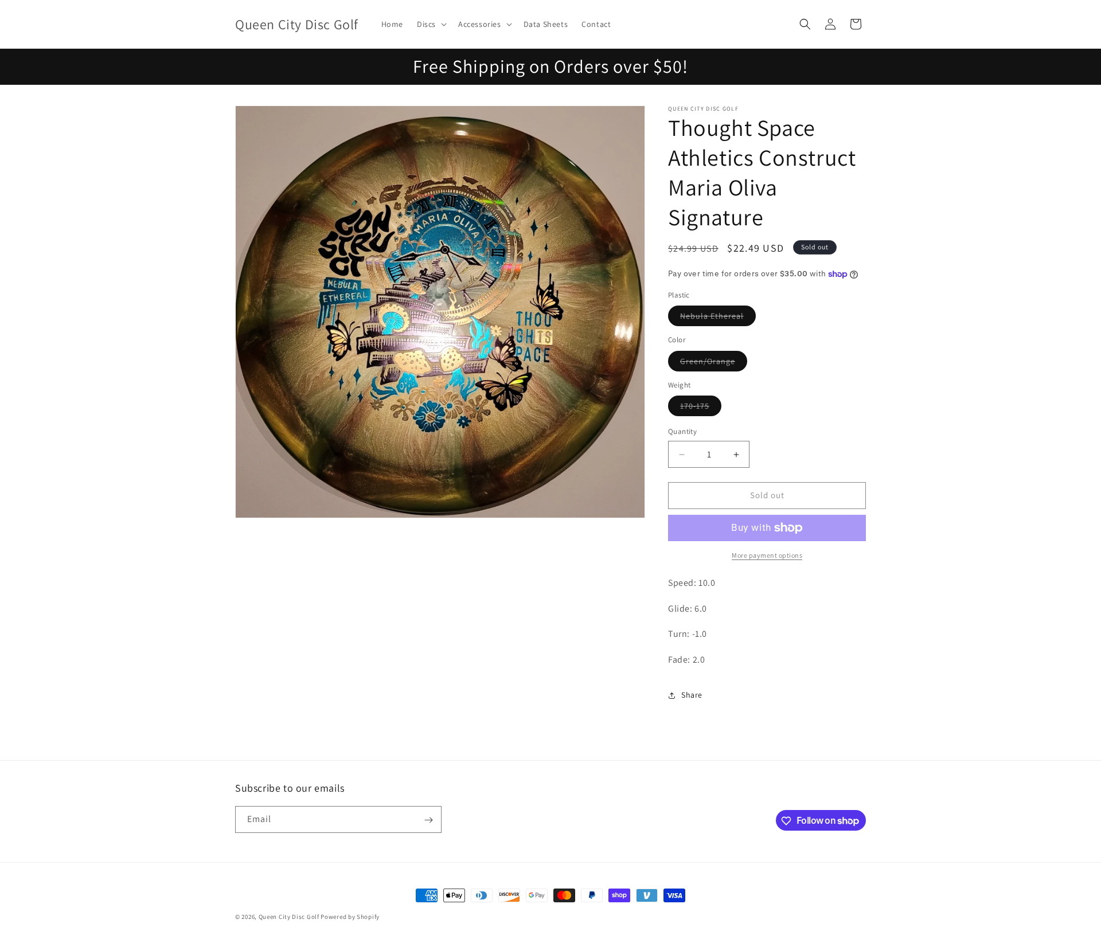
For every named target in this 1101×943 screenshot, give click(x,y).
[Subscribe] (428, 820)
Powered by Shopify (350, 917)
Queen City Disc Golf (289, 917)
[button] (430, 24)
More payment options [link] (767, 555)
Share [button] (691, 695)
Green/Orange (713, 363)
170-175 (700, 409)
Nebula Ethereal (718, 319)
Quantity (682, 432)
